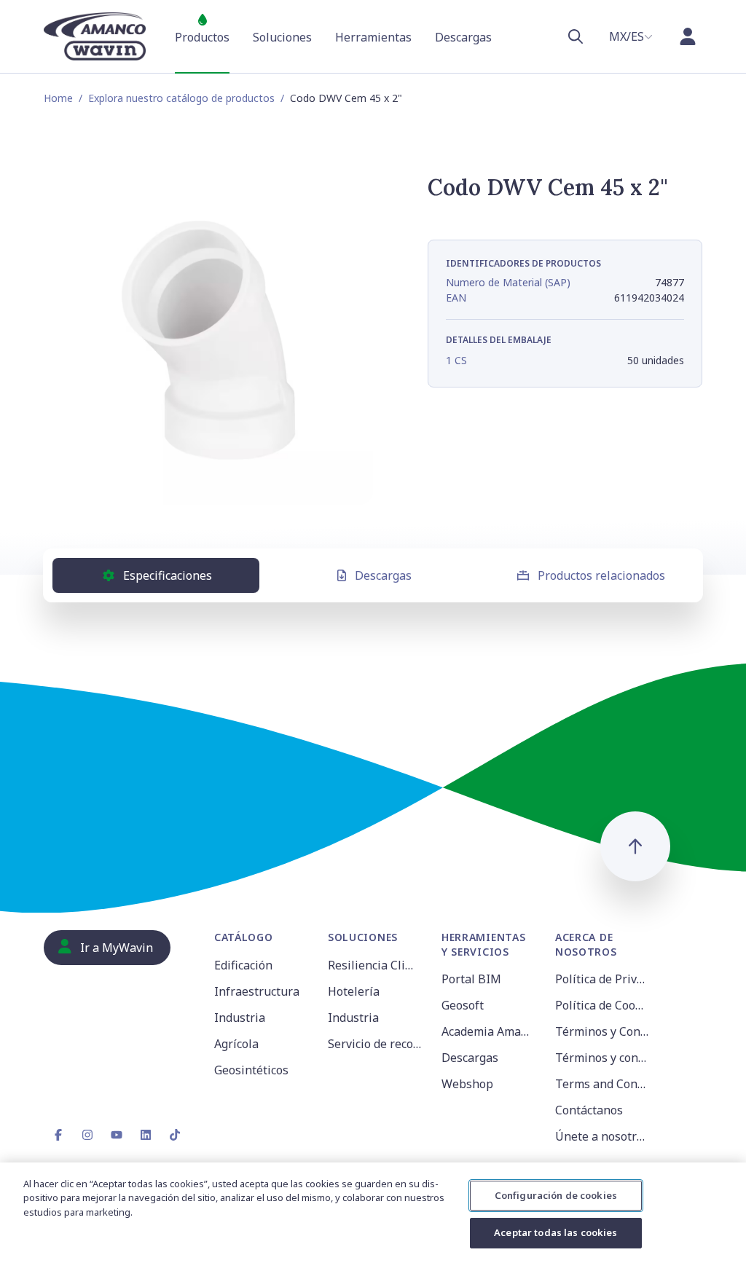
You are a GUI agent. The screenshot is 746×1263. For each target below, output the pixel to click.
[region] (373, 1212)
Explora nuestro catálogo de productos (181, 98)
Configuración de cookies (556, 1195)
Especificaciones (167, 575)
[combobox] (630, 36)
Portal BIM (471, 979)
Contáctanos (589, 1110)
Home (58, 98)
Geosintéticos (251, 1070)
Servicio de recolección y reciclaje (376, 1044)
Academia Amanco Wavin (489, 1031)
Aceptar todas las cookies (555, 1232)
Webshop (467, 1084)
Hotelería (354, 991)
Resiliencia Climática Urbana (376, 965)
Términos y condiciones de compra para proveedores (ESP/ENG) (603, 1058)
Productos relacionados (601, 575)
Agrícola (236, 1044)
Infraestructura (256, 991)
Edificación (243, 965)
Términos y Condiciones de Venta (603, 1031)
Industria (239, 1018)
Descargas (383, 575)
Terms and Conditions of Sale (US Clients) (603, 1084)
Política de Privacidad (603, 979)
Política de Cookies (603, 1005)
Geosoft (462, 1005)
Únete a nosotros (602, 1136)
